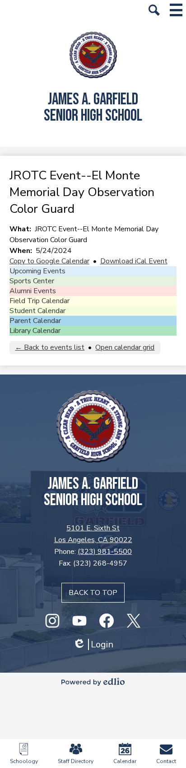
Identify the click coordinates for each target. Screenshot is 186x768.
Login (93, 644)
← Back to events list (49, 347)
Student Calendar (37, 311)
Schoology (24, 761)
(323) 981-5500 (105, 552)
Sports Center (31, 281)
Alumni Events (32, 291)
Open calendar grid (124, 347)
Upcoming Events (37, 271)
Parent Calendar (35, 321)
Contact (166, 761)
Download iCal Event (133, 261)
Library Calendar (34, 331)
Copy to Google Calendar (49, 261)
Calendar (124, 761)
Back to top (93, 593)
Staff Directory (75, 761)
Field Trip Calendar (39, 301)
